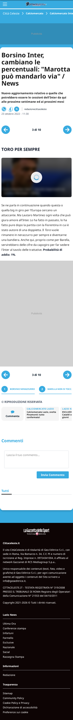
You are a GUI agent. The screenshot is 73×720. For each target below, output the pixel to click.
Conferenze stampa (14, 628)
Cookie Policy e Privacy (16, 702)
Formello (8, 638)
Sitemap (8, 693)
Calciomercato (34, 13)
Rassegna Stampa (13, 656)
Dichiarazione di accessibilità (20, 707)
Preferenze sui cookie (15, 712)
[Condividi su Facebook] (10, 109)
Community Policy (13, 698)
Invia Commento (52, 475)
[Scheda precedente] (5, 129)
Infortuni (8, 633)
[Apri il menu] (5, 4)
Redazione (9, 675)
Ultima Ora (9, 623)
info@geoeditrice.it (14, 581)
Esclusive (8, 642)
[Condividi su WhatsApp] (3, 109)
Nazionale (9, 647)
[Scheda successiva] (67, 129)
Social (6, 652)
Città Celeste (11, 13)
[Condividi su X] (16, 109)
